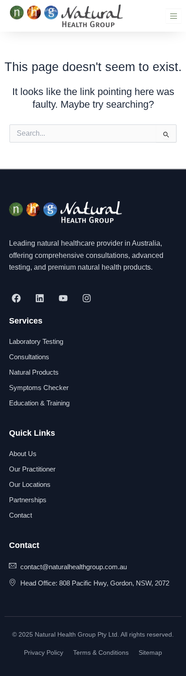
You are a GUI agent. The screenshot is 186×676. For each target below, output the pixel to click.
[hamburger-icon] (173, 16)
